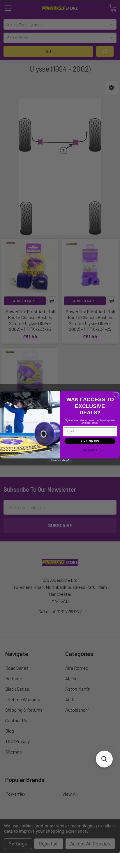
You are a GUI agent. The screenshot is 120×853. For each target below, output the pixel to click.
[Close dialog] (116, 394)
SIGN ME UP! (90, 441)
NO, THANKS (90, 450)
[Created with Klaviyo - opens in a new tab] (60, 460)
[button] (104, 759)
